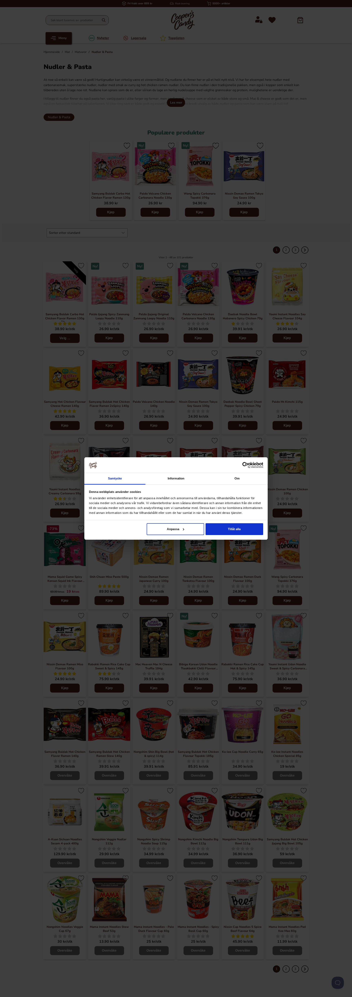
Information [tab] (176, 478)
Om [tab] (237, 478)
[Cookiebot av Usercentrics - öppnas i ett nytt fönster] (245, 465)
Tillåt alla (234, 529)
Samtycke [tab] (115, 478)
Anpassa (173, 529)
